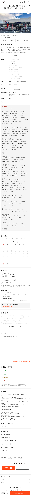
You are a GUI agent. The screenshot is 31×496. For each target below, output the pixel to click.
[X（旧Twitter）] (10, 487)
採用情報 (13, 490)
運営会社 (6, 490)
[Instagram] (17, 487)
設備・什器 (19, 40)
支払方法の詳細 (7, 306)
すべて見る (14, 55)
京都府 (4, 35)
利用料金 (12, 40)
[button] (15, 23)
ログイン (22, 468)
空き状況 (5, 40)
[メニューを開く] (28, 2)
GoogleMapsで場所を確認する (20, 361)
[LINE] (20, 487)
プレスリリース (22, 490)
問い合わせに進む (20, 493)
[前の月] (2, 241)
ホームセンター (6, 444)
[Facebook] (14, 487)
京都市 (8, 35)
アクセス (26, 40)
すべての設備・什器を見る (15, 326)
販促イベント (5, 451)
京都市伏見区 (15, 35)
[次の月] (29, 241)
